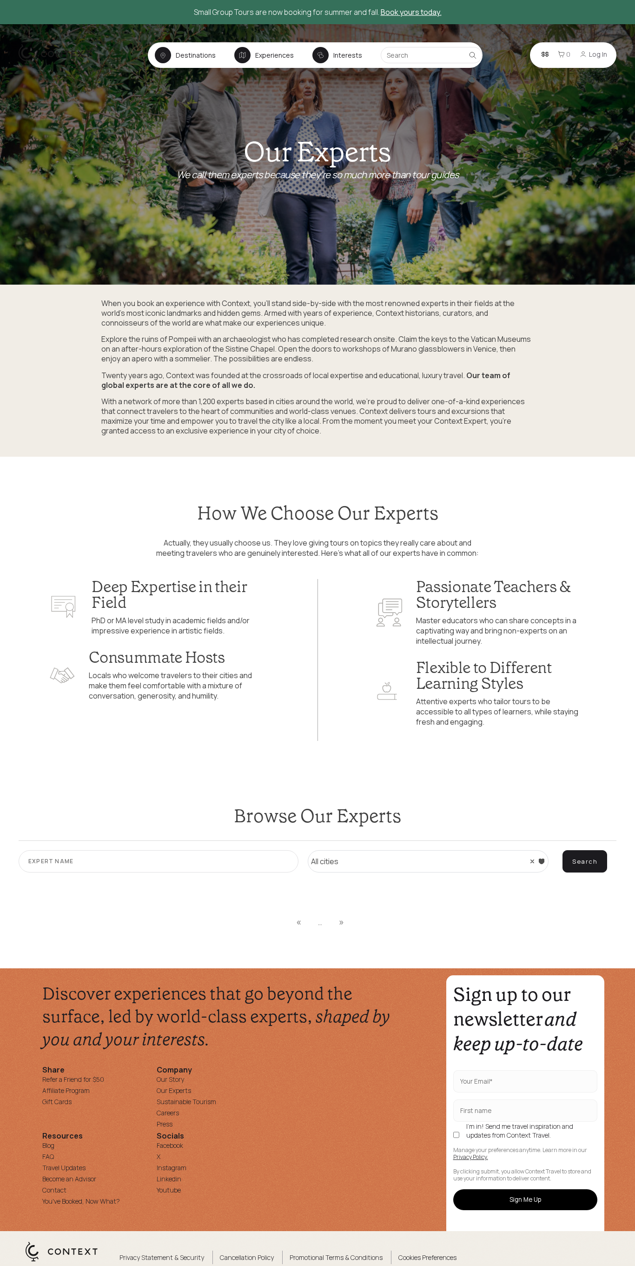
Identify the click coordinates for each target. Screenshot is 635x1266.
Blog (48, 1145)
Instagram (171, 1167)
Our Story (170, 1079)
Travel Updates (64, 1167)
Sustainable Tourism (186, 1101)
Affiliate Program (66, 1090)
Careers (168, 1112)
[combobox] (428, 861)
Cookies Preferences (427, 1257)
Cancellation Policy (247, 1257)
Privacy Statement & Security (161, 1257)
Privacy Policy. (470, 1157)
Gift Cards (57, 1101)
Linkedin (169, 1178)
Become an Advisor (69, 1178)
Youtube (169, 1190)
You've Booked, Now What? (81, 1201)
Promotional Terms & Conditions (336, 1257)
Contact (54, 1190)
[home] (59, 63)
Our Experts (174, 1090)
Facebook (170, 1145)
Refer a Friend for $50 (73, 1079)
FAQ (48, 1156)
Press (164, 1123)
